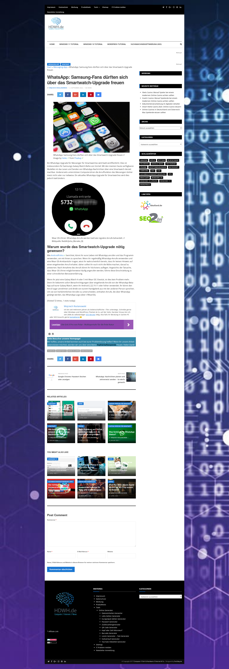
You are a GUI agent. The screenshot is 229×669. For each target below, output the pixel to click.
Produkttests (86, 7)
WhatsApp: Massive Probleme (88, 410)
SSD (158, 171)
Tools (96, 7)
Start (49, 67)
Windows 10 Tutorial (93, 44)
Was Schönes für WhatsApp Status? (122, 433)
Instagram (171, 164)
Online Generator (106, 610)
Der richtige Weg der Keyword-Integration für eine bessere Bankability (59, 487)
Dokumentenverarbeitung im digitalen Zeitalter (161, 104)
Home (52, 44)
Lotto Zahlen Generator (111, 616)
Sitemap (105, 7)
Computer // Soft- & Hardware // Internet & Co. (149, 661)
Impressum (51, 7)
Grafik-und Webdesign (87, 482)
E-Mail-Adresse (83, 552)
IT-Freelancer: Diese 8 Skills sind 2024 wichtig (91, 466)
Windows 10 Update (148, 181)
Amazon (143, 160)
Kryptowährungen (157, 167)
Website (110, 552)
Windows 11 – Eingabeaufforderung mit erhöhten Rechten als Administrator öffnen (59, 463)
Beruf (81, 459)
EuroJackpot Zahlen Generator (114, 619)
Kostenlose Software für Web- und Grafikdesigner (90, 488)
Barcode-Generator (109, 633)
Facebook (144, 164)
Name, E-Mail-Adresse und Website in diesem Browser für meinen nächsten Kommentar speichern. (81, 562)
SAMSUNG (144, 171)
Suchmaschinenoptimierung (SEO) (146, 44)
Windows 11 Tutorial (69, 44)
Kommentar (52, 520)
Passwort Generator (109, 622)
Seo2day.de (178, 661)
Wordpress (145, 184)
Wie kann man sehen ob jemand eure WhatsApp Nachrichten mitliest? (59, 432)
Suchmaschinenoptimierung (153, 174)
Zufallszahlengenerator (111, 624)
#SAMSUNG (51, 351)
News (80, 403)
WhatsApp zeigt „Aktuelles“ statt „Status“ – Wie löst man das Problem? (60, 409)
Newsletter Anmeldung (55, 12)
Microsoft (173, 167)
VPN (170, 174)
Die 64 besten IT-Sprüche (120, 411)
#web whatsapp (86, 351)
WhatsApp (65, 64)
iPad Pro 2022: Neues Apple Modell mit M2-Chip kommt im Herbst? (121, 487)
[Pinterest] (49, 334)
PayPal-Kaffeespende (106, 344)
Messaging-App (53, 64)
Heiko (64, 158)
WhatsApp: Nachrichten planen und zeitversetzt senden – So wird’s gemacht (110, 379)
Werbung (74, 7)
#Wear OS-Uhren (73, 351)
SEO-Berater (91, 314)
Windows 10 (157, 178)
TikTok (81, 426)
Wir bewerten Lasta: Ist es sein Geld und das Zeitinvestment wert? (120, 465)
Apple (111, 482)
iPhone (143, 167)
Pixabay (77, 158)
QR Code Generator (109, 627)
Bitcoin (161, 160)
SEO (152, 171)
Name (49, 552)
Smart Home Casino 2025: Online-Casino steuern (161, 107)
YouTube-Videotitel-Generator (114, 642)
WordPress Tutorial (116, 44)
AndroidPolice (57, 255)
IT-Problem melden (119, 7)
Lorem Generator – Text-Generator (115, 636)
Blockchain (173, 160)
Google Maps (157, 164)
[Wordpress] (53, 334)
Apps (110, 459)
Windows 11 (52, 459)
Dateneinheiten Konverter (112, 613)
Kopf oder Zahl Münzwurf (112, 630)
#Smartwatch (61, 351)
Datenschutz (63, 7)
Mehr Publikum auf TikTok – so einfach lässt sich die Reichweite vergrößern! (91, 432)
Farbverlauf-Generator (111, 639)
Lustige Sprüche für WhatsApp (120, 403)
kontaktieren (75, 317)
